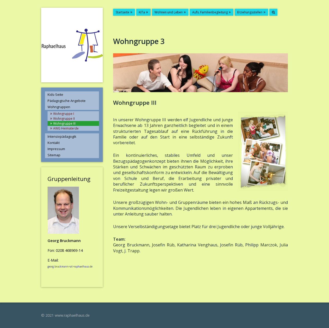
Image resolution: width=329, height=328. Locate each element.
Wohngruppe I (63, 113)
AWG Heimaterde (66, 128)
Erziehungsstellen (249, 12)
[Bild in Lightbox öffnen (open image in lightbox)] (200, 72)
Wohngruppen (59, 107)
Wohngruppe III (64, 123)
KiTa (142, 12)
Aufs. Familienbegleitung (210, 12)
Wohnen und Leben (168, 12)
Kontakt (54, 142)
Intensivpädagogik (62, 136)
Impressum (56, 148)
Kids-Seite (55, 94)
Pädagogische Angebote (67, 100)
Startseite (122, 12)
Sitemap (54, 155)
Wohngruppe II (64, 118)
